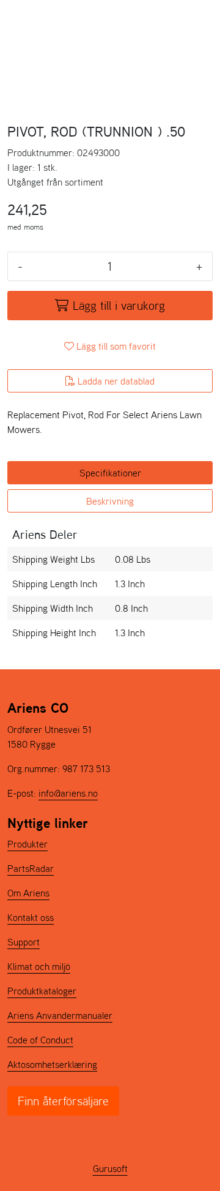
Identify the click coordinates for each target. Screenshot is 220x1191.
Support (23, 941)
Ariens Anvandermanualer (59, 1015)
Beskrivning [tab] (110, 501)
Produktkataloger (41, 990)
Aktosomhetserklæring (52, 1064)
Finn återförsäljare (63, 1101)
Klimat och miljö (38, 966)
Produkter (27, 843)
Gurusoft (110, 1168)
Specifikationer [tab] (110, 472)
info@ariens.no (68, 793)
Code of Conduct (40, 1039)
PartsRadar (30, 868)
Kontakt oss (30, 917)
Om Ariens (28, 892)
